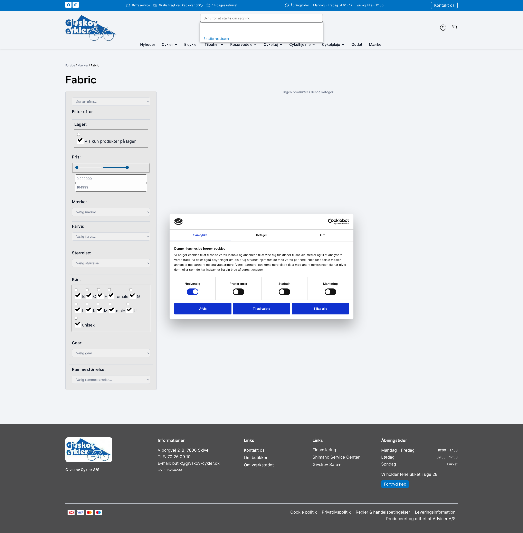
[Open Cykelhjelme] (313, 44)
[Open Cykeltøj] (281, 44)
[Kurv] (454, 28)
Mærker (83, 65)
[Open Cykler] (176, 44)
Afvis (203, 308)
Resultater (213, 29)
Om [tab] (322, 235)
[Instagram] (76, 5)
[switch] (238, 291)
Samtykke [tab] (200, 235)
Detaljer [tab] (261, 235)
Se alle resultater (216, 39)
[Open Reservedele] (255, 44)
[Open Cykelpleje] (343, 44)
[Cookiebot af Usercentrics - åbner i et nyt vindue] (331, 222)
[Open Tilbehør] (222, 44)
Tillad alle (320, 308)
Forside (70, 65)
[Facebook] (68, 5)
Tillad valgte (261, 308)
